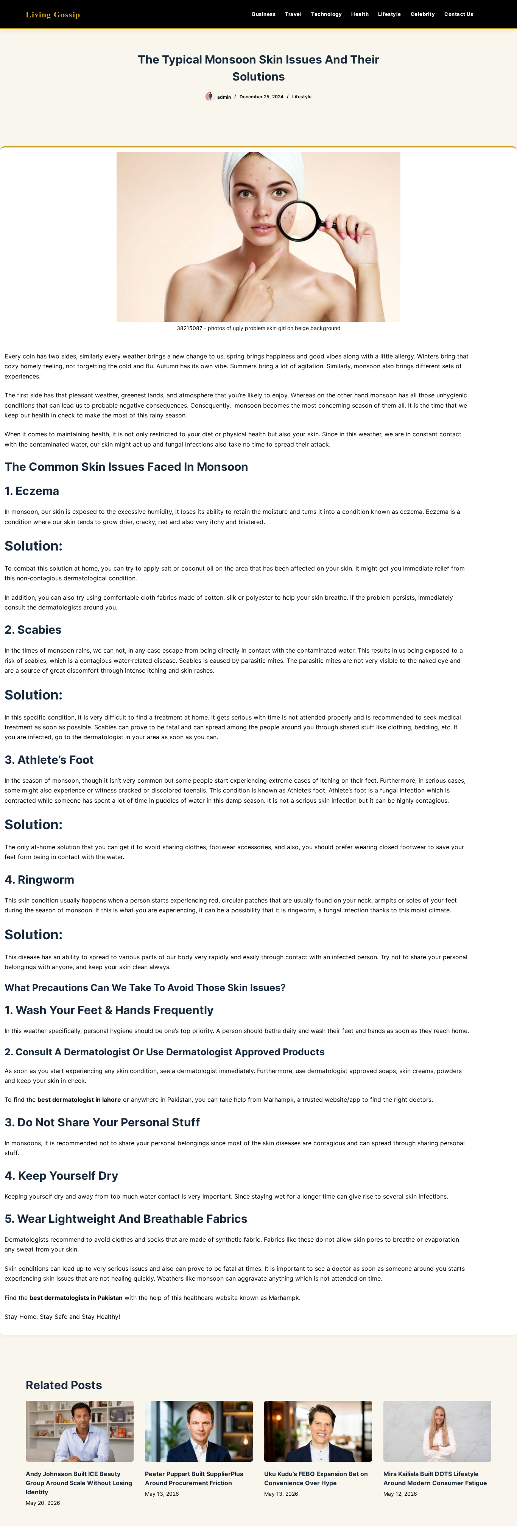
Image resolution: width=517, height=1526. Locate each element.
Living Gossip (53, 14)
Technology (326, 14)
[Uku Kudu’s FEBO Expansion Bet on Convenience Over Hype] (318, 1431)
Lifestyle (389, 14)
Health (360, 14)
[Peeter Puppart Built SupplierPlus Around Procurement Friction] (199, 1431)
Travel (293, 14)
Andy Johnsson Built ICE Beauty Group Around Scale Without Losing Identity (79, 1483)
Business (264, 14)
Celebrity (423, 14)
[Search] (488, 14)
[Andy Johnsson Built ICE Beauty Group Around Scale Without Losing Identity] (80, 1431)
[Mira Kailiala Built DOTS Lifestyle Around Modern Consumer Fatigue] (437, 1431)
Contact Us (458, 14)
